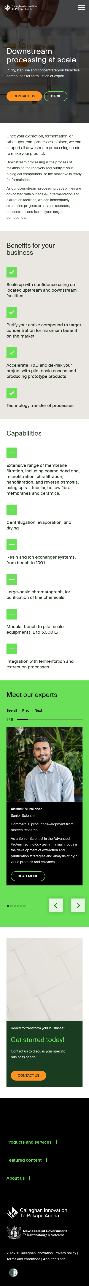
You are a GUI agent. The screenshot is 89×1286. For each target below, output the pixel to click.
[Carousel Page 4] (18, 906)
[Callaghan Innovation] (41, 1213)
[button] (81, 7)
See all (11, 710)
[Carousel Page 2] (11, 906)
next (78, 905)
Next (38, 710)
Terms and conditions (23, 1259)
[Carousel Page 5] (21, 906)
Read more (28, 876)
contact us (28, 1075)
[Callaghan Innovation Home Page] (20, 7)
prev (56, 905)
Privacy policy (65, 1253)
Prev (25, 710)
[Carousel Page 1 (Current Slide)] (8, 906)
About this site (54, 1259)
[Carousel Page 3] (15, 906)
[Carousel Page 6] (24, 906)
